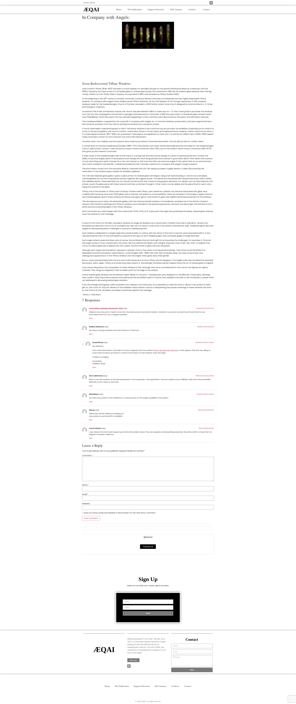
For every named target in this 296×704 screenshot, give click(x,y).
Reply (90, 318)
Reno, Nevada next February (166, 350)
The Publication (134, 9)
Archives (192, 9)
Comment (87, 455)
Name (85, 485)
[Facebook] (211, 2)
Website (86, 504)
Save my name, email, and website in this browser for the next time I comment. (120, 513)
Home (118, 9)
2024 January (176, 9)
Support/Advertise (156, 9)
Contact (206, 9)
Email (85, 494)
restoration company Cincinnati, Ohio (106, 308)
